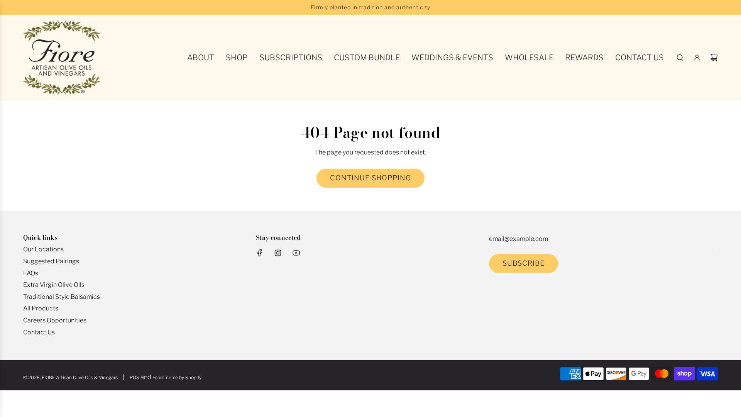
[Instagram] (277, 252)
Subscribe (523, 263)
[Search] (680, 57)
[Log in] (697, 57)
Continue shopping (370, 178)
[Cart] (713, 57)
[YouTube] (296, 252)
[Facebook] (259, 252)
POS (134, 377)
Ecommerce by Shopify (176, 377)
